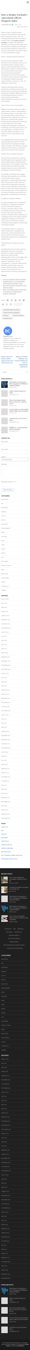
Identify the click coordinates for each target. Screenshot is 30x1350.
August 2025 (5, 632)
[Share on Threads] (10, 304)
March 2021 (4, 793)
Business (5, 315)
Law (2, 557)
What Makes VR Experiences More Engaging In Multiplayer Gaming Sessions (18, 383)
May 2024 (4, 686)
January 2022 (5, 772)
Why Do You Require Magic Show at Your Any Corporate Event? (18, 401)
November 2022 (5, 739)
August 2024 (5, 673)
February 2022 (5, 768)
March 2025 (4, 653)
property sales (7, 318)
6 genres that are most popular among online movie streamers (18, 410)
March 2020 (4, 810)
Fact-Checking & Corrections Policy (12, 855)
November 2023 (5, 702)
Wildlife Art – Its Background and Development (18, 428)
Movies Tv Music (6, 565)
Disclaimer (4, 837)
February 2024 (5, 690)
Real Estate (4, 573)
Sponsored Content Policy (9, 859)
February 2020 (5, 814)
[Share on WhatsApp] (19, 300)
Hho (2, 830)
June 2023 (4, 719)
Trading (3, 590)
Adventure (4, 499)
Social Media (5, 578)
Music (3, 569)
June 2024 (4, 681)
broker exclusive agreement (11, 312)
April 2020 (4, 806)
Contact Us (4, 827)
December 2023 (5, 698)
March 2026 (4, 611)
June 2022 (4, 756)
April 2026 (4, 607)
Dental (3, 520)
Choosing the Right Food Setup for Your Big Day (18, 888)
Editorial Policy (6, 851)
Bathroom (4, 507)
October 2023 (5, 706)
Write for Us (5, 841)
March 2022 (4, 764)
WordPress (21, 1346)
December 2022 (5, 735)
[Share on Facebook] (7, 300)
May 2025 (4, 644)
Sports (3, 582)
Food (2, 540)
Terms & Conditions (7, 848)
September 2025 (6, 628)
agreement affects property (11, 309)
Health (3, 549)
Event (3, 532)
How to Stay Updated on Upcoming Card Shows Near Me (18, 879)
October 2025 (5, 624)
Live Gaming (4, 561)
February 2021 (5, 797)
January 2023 (5, 731)
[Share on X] (11, 300)
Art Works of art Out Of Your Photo (18, 419)
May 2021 (4, 785)
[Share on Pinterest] (23, 300)
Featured (4, 536)
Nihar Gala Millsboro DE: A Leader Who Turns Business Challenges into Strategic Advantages (15, 291)
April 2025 (4, 648)
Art (2, 503)
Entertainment (5, 528)
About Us (4, 834)
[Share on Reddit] (2, 304)
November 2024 (5, 665)
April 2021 (4, 789)
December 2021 (5, 777)
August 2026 (5, 599)
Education (4, 524)
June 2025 (4, 640)
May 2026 (4, 603)
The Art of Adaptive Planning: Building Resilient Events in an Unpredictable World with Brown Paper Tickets (14, 281)
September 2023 (6, 710)
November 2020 (5, 801)
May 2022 (4, 760)
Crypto (3, 516)
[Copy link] (18, 304)
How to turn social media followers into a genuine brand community (18, 917)
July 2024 (4, 677)
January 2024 (5, 694)
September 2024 (6, 669)
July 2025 (4, 636)
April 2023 (4, 727)
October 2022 (5, 743)
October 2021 (5, 781)
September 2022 (6, 748)
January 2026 (5, 615)
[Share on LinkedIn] (15, 300)
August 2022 (5, 752)
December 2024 (5, 661)
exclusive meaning (18, 315)
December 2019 (5, 818)
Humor (3, 553)
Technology (5, 586)
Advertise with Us (6, 844)
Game (2, 545)
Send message (7, 490)
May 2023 (4, 723)
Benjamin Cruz (7, 24)
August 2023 (5, 715)
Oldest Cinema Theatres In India (17, 392)
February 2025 (5, 657)
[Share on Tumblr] (6, 304)
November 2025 (5, 619)
